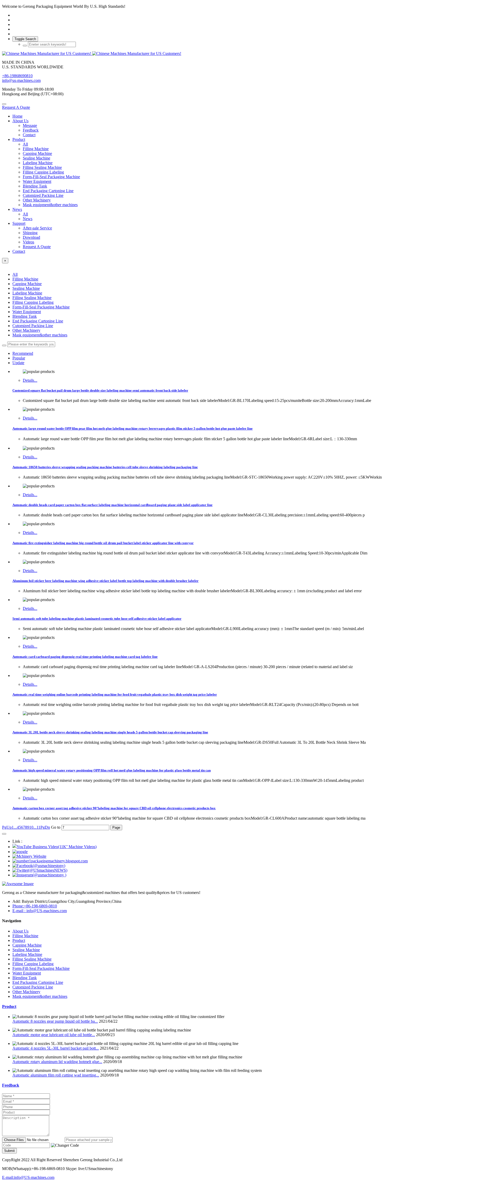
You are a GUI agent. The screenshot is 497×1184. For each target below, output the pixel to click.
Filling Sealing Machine (32, 297)
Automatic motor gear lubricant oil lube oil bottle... (53, 1035)
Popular (18, 358)
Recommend (22, 353)
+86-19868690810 (17, 76)
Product (9, 1006)
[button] (65, 1145)
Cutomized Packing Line (32, 325)
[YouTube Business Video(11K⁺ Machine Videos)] (54, 846)
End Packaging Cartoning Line (37, 321)
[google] (20, 851)
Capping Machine (27, 283)
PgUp (7, 827)
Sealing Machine (26, 288)
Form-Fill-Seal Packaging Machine (41, 307)
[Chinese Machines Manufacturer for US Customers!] (248, 53)
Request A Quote (16, 107)
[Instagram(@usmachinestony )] (39, 875)
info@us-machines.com (21, 80)
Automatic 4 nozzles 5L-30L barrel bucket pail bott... (55, 1048)
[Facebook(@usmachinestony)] (38, 865)
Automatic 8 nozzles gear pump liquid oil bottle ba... (55, 1021)
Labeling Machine (27, 293)
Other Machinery (26, 330)
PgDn (45, 827)
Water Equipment (26, 311)
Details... (30, 380)
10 (31, 827)
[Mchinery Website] (29, 856)
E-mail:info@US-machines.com (28, 1177)
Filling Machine (25, 279)
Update (18, 362)
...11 (36, 827)
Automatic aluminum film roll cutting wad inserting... (55, 1075)
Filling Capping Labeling (33, 302)
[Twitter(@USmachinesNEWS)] (39, 870)
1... (14, 827)
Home (17, 116)
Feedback (10, 1085)
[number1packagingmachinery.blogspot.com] (50, 861)
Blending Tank (24, 316)
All (25, 144)
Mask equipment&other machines (39, 335)
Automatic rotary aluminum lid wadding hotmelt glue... (57, 1061)
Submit (9, 1151)
